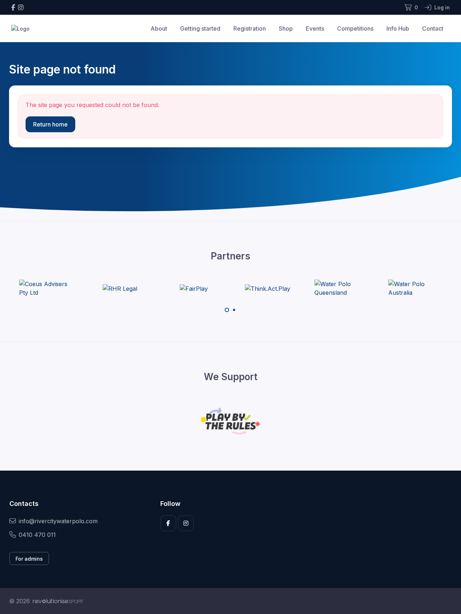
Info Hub (397, 28)
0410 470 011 (37, 534)
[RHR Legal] (120, 288)
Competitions (355, 28)
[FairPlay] (194, 288)
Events (315, 28)
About (159, 28)
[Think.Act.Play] (267, 288)
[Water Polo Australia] (415, 288)
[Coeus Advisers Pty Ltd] (46, 288)
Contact (432, 28)
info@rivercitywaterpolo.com (58, 521)
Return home (50, 124)
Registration (249, 28)
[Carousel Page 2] (234, 310)
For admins (29, 559)
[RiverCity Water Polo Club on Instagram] (20, 7)
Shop (286, 28)
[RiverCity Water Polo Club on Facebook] (13, 7)
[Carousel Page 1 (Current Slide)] (227, 310)
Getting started (200, 28)
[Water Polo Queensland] (341, 288)
